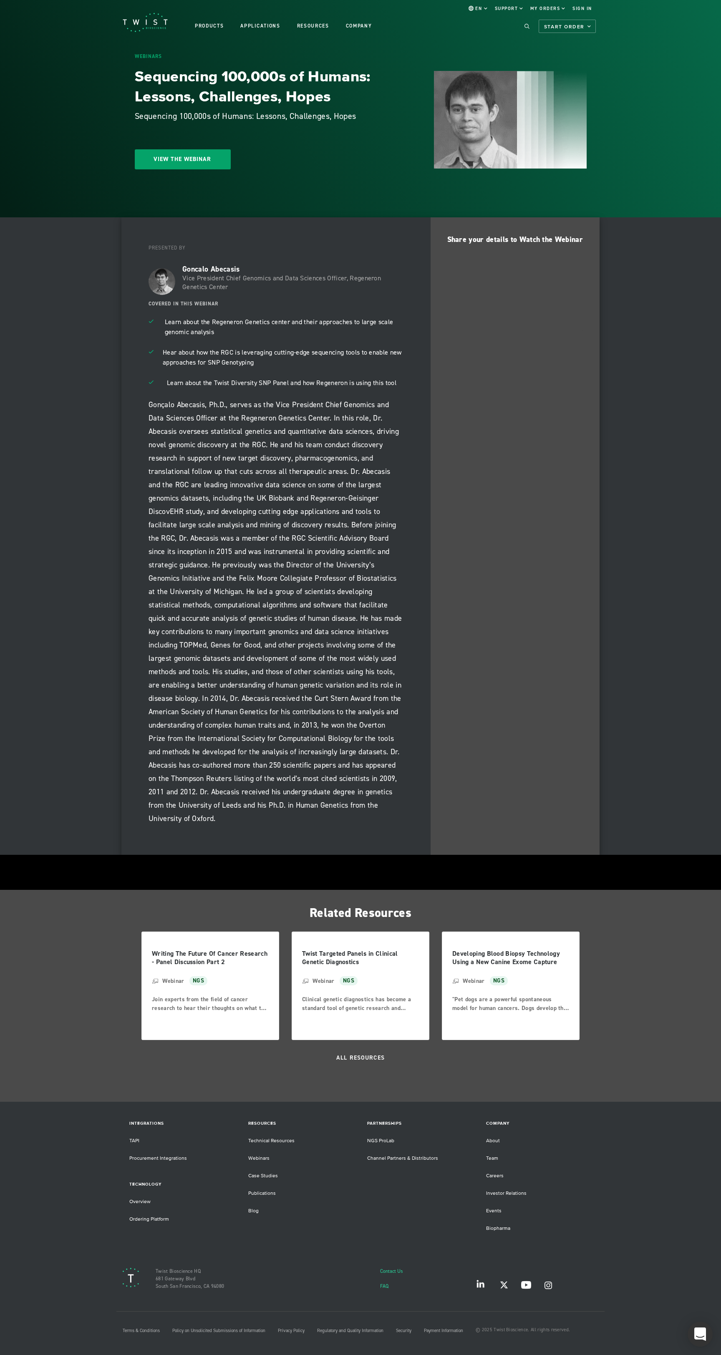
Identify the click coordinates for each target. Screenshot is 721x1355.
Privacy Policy (291, 1331)
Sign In (582, 9)
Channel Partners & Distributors (402, 1158)
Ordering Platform (149, 1219)
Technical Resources (271, 1141)
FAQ (384, 1286)
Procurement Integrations (158, 1158)
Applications (260, 26)
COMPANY (359, 26)
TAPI (134, 1141)
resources (313, 26)
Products (209, 26)
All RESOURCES (360, 1058)
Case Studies (263, 1176)
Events (494, 1211)
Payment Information (443, 1331)
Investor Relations (506, 1193)
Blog (253, 1211)
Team (492, 1158)
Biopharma (498, 1228)
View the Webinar (182, 159)
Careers (495, 1176)
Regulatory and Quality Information (350, 1331)
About (493, 1141)
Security (403, 1331)
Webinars (259, 1158)
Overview (140, 1202)
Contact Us (391, 1271)
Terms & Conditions (141, 1331)
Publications (262, 1193)
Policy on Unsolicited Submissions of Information (218, 1331)
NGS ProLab (380, 1141)
